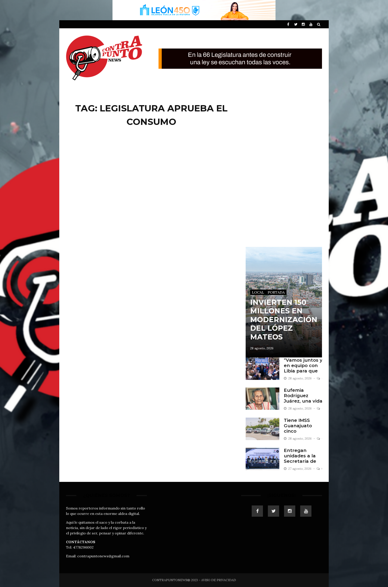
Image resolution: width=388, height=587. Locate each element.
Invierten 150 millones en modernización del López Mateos (283, 319)
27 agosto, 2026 (300, 469)
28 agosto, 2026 (261, 348)
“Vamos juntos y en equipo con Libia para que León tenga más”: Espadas (303, 370)
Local (258, 292)
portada (276, 292)
